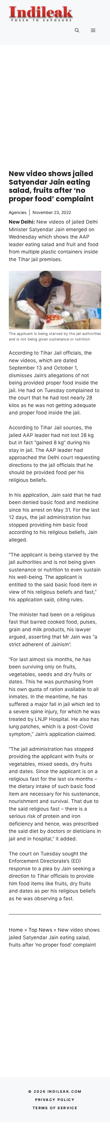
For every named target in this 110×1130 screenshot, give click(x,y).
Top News (40, 930)
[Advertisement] (55, 103)
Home (16, 930)
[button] (77, 30)
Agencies (17, 212)
